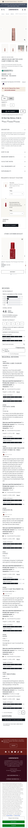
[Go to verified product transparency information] (7, 71)
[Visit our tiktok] (18, 751)
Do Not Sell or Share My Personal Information (13, 771)
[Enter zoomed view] (24, 40)
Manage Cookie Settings (13, 818)
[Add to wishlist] (23, 111)
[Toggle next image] (26, 29)
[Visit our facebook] (5, 751)
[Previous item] (2, 256)
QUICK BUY (12, 271)
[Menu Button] (1, 9)
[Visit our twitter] (8, 751)
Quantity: (4, 102)
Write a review (5, 75)
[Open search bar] (4, 9)
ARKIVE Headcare (7, 57)
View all (23, 81)
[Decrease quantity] (4, 105)
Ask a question (12, 75)
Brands (7, 13)
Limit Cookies (13, 821)
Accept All (13, 825)
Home (3, 13)
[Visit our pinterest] (21, 751)
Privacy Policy (9, 815)
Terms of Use (17, 815)
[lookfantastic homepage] (13, 9)
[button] (13, 71)
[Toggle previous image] (1, 29)
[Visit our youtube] (15, 751)
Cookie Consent (13, 769)
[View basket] (25, 9)
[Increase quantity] (12, 105)
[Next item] (25, 256)
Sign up (13, 745)
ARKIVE (12, 13)
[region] (13, 805)
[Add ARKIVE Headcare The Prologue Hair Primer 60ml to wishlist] (22, 239)
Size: (3, 95)
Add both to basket (10, 225)
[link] (23, 9)
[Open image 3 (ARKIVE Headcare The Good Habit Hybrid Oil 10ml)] (21, 48)
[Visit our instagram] (12, 751)
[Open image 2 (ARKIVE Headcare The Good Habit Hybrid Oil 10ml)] (13, 48)
